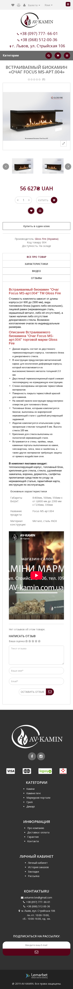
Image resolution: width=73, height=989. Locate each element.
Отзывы (36, 278)
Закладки (33, 871)
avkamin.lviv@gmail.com (38, 897)
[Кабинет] (24, 5)
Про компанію (35, 828)
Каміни (30, 788)
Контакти (33, 841)
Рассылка (33, 876)
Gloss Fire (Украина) (46, 239)
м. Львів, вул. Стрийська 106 (38, 910)
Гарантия (33, 836)
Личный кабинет (38, 862)
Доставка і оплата (38, 832)
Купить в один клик (36, 226)
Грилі (29, 802)
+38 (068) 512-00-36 (39, 39)
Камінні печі (33, 793)
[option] (22, 166)
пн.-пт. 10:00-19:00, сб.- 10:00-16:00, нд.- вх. (36, 916)
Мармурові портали (38, 797)
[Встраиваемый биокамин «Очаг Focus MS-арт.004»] (22, 166)
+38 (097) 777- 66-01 (39, 33)
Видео (36, 271)
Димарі (30, 806)
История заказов (38, 867)
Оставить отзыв (32, 691)
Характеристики (36, 264)
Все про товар (36, 256)
